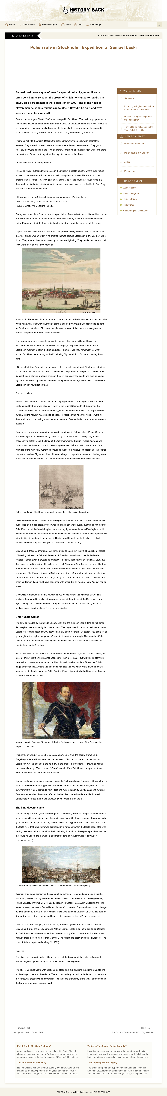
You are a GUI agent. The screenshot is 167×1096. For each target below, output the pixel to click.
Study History (105, 36)
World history (129, 188)
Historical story (150, 36)
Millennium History (126, 36)
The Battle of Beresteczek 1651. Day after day (133, 1032)
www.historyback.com (79, 1092)
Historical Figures (131, 193)
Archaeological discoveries (135, 211)
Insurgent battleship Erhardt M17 (28, 1032)
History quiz (128, 205)
